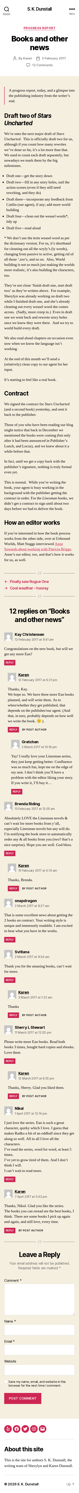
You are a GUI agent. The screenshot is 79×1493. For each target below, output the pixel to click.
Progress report (40, 28)
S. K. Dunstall (39, 9)
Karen (27, 58)
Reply (10, 662)
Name (10, 1321)
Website (10, 1361)
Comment (13, 1281)
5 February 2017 (54, 58)
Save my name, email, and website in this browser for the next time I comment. (37, 1384)
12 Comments (42, 65)
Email (9, 1341)
